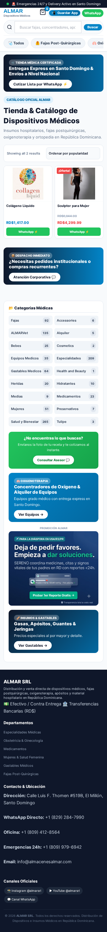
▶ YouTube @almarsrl (64, 890)
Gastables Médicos (18, 765)
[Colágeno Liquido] (28, 184)
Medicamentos (15, 749)
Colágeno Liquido (20, 206)
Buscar (92, 27)
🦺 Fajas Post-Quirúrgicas (58, 43)
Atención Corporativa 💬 (34, 277)
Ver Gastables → (32, 645)
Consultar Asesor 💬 (53, 460)
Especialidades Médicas (22, 732)
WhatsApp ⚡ (28, 231)
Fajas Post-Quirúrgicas (21, 774)
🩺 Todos (16, 43)
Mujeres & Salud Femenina (24, 757)
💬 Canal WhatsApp (21, 899)
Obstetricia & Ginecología (23, 740)
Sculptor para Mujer (73, 206)
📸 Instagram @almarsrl (24, 890)
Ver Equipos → (30, 514)
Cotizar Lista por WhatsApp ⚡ (40, 84)
